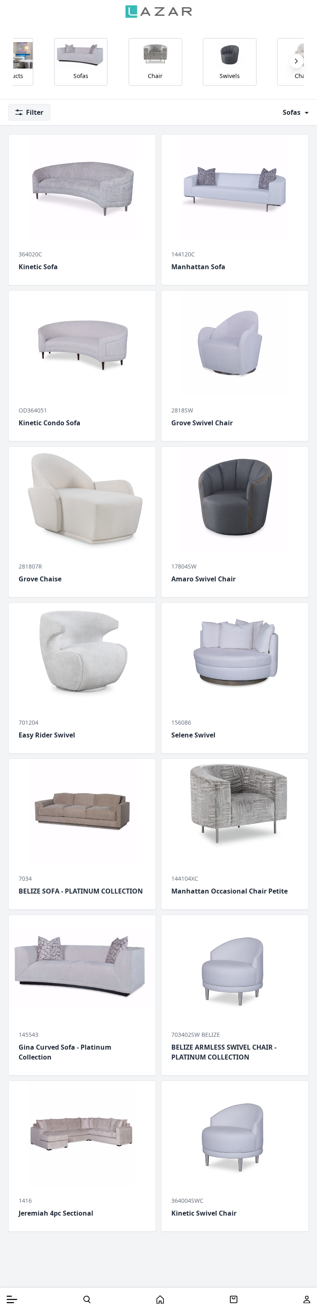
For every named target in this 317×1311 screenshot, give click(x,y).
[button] (296, 61)
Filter (34, 112)
